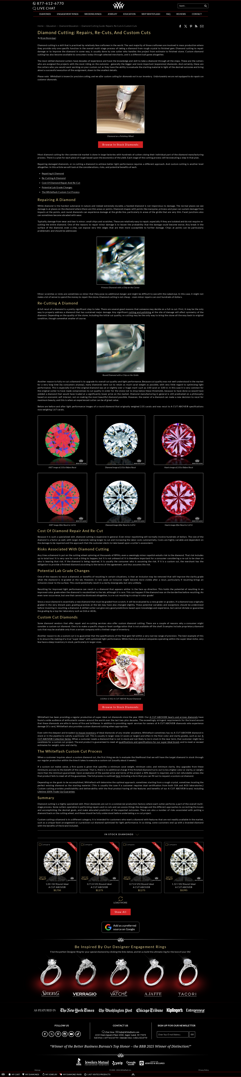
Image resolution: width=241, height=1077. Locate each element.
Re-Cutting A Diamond (54, 178)
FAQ (168, 14)
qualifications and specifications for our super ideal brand (149, 742)
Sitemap (37, 1070)
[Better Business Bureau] (78, 1064)
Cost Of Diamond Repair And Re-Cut (61, 182)
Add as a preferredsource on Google (124, 927)
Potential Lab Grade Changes (57, 187)
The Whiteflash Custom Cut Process (61, 192)
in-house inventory (86, 732)
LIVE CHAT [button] (46, 8)
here (118, 776)
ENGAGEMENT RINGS (67, 14)
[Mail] (201, 26)
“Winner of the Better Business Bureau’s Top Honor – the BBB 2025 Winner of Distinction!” (120, 1046)
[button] (34, 8)
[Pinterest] (191, 26)
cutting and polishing (140, 312)
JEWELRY (112, 14)
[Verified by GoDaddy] (152, 1064)
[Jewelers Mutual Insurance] (97, 1064)
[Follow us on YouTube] (72, 1036)
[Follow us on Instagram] (65, 1036)
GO (192, 1034)
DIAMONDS (45, 14)
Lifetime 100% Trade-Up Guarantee (56, 791)
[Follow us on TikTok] (78, 1036)
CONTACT (197, 14)
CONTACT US (120, 1025)
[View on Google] (131, 1064)
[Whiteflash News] (196, 26)
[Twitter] (185, 26)
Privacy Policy (204, 1070)
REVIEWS (181, 14)
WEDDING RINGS (92, 14)
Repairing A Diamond (53, 173)
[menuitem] (45, 14)
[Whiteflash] (119, 9)
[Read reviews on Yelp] (117, 1064)
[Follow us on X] (52, 1036)
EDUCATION (129, 14)
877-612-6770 (50, 3)
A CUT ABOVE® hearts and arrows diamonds (174, 717)
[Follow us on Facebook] (45, 1036)
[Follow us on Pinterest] (58, 1036)
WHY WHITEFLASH (151, 14)
